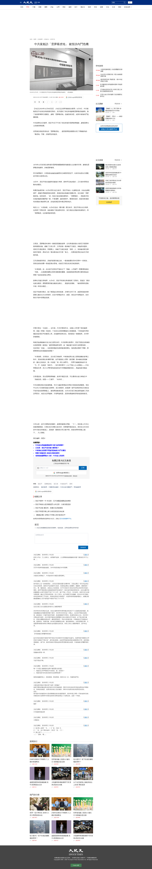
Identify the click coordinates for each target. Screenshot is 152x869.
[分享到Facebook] (35, 102)
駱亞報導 (44, 487)
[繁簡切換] (60, 102)
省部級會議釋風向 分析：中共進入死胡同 (49, 456)
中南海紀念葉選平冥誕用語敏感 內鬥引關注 (50, 450)
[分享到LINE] (39, 102)
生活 (113, 7)
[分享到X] (43, 102)
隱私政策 (75, 475)
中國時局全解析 (54, 487)
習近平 (40, 484)
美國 (39, 7)
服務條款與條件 (68, 475)
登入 (130, 2)
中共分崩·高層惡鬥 (66, 487)
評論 (51, 7)
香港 (64, 7)
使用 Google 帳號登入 (63, 472)
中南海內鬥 (63, 484)
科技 (95, 7)
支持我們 (109, 202)
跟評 (86, 554)
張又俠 (56, 484)
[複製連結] (47, 102)
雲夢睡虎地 (47, 484)
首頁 (21, 7)
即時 (27, 7)
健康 (70, 7)
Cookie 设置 (76, 865)
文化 (107, 7)
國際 (46, 7)
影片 (76, 7)
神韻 (119, 7)
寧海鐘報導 (77, 487)
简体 (38, 2)
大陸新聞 (39, 39)
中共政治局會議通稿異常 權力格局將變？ (49, 445)
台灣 (58, 7)
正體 (35, 2)
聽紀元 (83, 7)
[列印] (52, 102)
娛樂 (101, 7)
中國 (33, 7)
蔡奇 (71, 484)
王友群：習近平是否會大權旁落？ (47, 448)
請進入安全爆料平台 (109, 129)
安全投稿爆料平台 (65, 518)
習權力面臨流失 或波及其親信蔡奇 (47, 453)
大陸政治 (46, 39)
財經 (89, 7)
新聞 (35, 39)
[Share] (31, 764)
